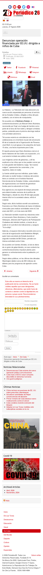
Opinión (6, 546)
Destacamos (8, 519)
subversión (6, 63)
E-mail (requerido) (30, 305)
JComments (38, 352)
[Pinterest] (19, 7)
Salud (6, 527)
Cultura (6, 542)
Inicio (6, 512)
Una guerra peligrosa (14, 378)
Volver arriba (36, 555)
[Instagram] (28, 7)
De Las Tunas (9, 515)
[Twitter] (23, 7)
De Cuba (7, 531)
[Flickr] (33, 7)
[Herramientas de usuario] (37, 52)
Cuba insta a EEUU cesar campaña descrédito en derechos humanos (19, 375)
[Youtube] (14, 7)
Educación (8, 523)
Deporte (7, 538)
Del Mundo (8, 534)
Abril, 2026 (10, 490)
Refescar (9, 341)
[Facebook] (10, 7)
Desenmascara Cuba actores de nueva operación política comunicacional (21, 371)
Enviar (8, 348)
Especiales (8, 550)
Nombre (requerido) (31, 301)
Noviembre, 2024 (12, 492)
